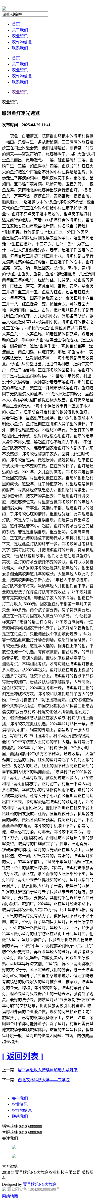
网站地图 (10, 1196)
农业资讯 (20, 36)
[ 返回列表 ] (22, 1056)
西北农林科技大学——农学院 (44, 1080)
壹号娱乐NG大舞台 (40, 1184)
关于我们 (20, 30)
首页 (16, 24)
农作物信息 (22, 42)
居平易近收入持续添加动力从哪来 (48, 1070)
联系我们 (20, 48)
